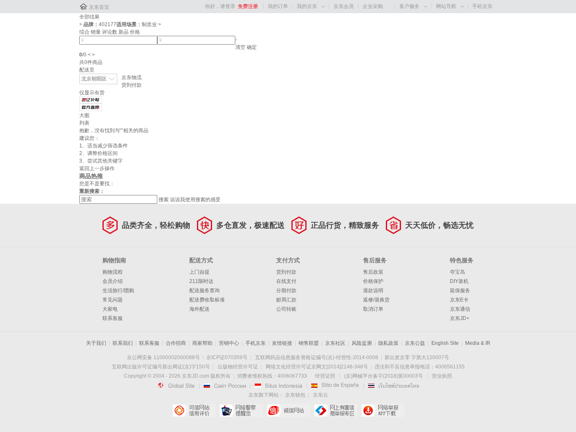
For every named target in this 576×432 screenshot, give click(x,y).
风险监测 (362, 343)
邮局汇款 (286, 300)
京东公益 (415, 343)
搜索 (164, 200)
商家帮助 (202, 343)
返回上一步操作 (97, 168)
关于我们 (96, 343)
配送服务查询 (204, 290)
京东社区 (335, 343)
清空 (240, 47)
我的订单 (278, 6)
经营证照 (325, 376)
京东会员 (344, 6)
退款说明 (373, 290)
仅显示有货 (92, 93)
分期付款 (286, 290)
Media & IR (477, 343)
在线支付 (286, 281)
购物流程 (112, 272)
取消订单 (373, 309)
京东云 (320, 395)
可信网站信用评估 (193, 410)
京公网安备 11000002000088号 (163, 357)
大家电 (110, 309)
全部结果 (89, 17)
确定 (252, 47)
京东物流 (131, 77)
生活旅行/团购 (118, 290)
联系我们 (123, 343)
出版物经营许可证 (238, 367)
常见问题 (112, 300)
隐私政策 (388, 343)
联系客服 (112, 318)
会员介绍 (112, 281)
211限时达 (201, 281)
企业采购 (373, 6)
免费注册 (248, 6)
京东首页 (99, 7)
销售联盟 (309, 343)
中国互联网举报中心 (335, 410)
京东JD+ (459, 318)
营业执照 (442, 376)
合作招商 (176, 343)
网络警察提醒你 (241, 410)
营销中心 (229, 343)
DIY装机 (459, 281)
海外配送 (199, 309)
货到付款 (131, 85)
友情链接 (282, 343)
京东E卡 (459, 300)
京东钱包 (295, 395)
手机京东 (482, 6)
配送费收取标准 (207, 300)
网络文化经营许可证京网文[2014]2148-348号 (317, 367)
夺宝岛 (457, 272)
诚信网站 (288, 410)
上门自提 (199, 272)
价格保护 (373, 281)
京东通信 (460, 309)
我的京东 (307, 6)
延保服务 (460, 290)
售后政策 (373, 272)
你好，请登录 (220, 6)
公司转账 (286, 309)
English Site (445, 343)
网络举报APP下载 (382, 410)
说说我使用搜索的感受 (195, 200)
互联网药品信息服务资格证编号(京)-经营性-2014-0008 (316, 357)
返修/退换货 (376, 300)
